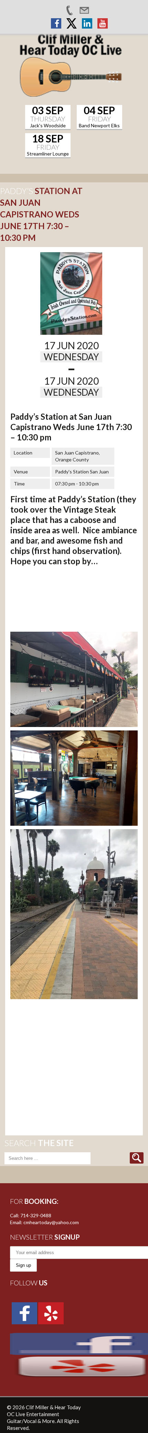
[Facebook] (24, 1312)
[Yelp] (50, 1312)
